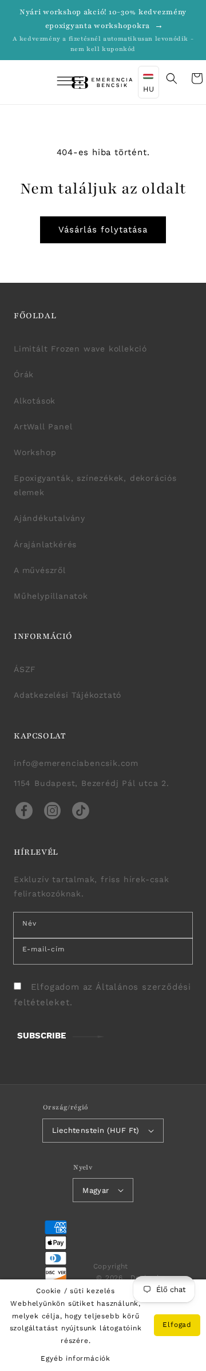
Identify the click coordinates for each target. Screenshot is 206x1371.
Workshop (35, 452)
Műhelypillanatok (51, 595)
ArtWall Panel (43, 426)
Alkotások (35, 400)
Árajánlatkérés (45, 544)
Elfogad (177, 1325)
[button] (54, 82)
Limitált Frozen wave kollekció (80, 348)
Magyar (95, 1190)
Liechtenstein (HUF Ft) (96, 1130)
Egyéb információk (75, 1358)
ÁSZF (25, 669)
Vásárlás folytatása (103, 229)
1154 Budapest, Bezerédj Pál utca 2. (91, 783)
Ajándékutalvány (49, 518)
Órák (24, 374)
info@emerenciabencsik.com (76, 763)
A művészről (40, 570)
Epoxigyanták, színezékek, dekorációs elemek (95, 485)
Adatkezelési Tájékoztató (67, 695)
